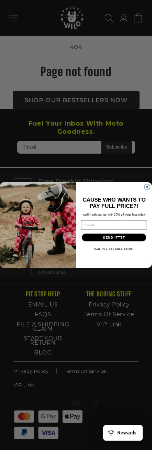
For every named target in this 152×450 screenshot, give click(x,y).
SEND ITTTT (114, 237)
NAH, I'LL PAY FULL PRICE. (114, 249)
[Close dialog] (147, 187)
